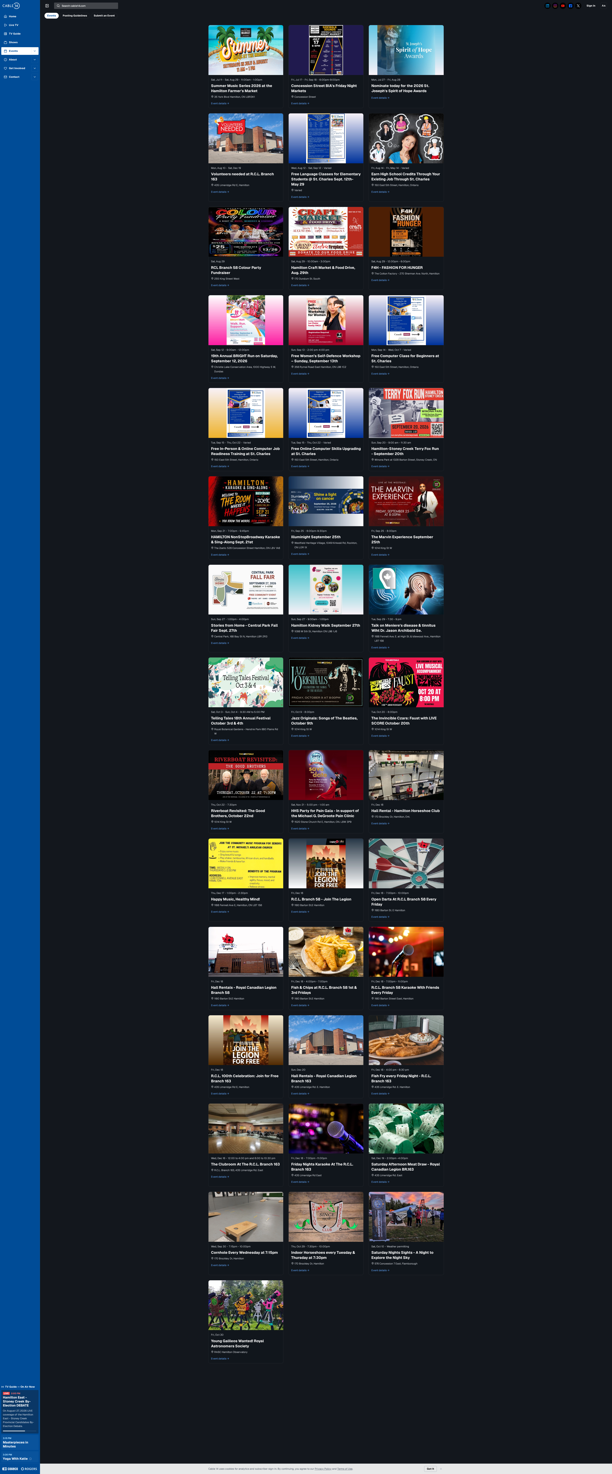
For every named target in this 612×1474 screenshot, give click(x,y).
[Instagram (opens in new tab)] (555, 6)
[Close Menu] (47, 6)
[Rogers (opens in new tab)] (29, 1468)
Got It (430, 1468)
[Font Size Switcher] (603, 6)
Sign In (591, 5)
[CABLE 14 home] (20, 5)
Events (51, 15)
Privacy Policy (323, 1468)
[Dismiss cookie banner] (441, 1469)
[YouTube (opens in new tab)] (563, 6)
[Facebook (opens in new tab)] (570, 6)
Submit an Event (104, 15)
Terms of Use (344, 1468)
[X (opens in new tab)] (578, 6)
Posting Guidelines (75, 15)
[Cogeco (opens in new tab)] (10, 1468)
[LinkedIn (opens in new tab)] (547, 6)
